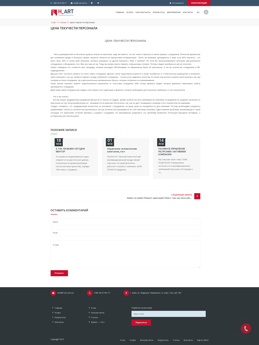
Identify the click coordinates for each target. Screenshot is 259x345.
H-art (53, 22)
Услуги (129, 12)
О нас (93, 308)
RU (198, 12)
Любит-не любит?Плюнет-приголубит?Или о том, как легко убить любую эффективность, (163, 196)
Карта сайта (202, 340)
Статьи (62, 22)
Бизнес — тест (98, 322)
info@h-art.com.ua (80, 3)
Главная (120, 12)
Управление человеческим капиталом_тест (122, 150)
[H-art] (62, 12)
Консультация (199, 3)
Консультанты (143, 12)
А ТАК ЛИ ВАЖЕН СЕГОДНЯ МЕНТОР (70, 150)
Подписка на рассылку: (142, 308)
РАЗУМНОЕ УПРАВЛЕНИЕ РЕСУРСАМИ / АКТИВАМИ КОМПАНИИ (172, 151)
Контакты (188, 12)
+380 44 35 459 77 (60, 3)
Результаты (159, 12)
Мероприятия (173, 12)
